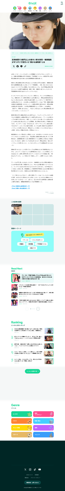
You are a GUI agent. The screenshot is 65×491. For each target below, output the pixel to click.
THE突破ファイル (41, 244)
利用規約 (37, 474)
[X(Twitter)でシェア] (14, 66)
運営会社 (27, 477)
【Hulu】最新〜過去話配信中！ (19, 188)
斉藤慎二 (21, 244)
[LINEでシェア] (21, 66)
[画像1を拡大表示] (16, 209)
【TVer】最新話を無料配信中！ (19, 186)
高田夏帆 (30, 244)
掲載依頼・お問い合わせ (32, 482)
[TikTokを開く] (35, 469)
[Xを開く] (25, 469)
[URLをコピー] (25, 66)
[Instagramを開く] (30, 469)
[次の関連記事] (38, 309)
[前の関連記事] (27, 309)
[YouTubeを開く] (39, 469)
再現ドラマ (32, 248)
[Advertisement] (33, 258)
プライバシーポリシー (35, 477)
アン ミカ (25, 240)
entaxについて (29, 474)
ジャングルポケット (37, 240)
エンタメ (14, 57)
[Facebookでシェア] (17, 66)
